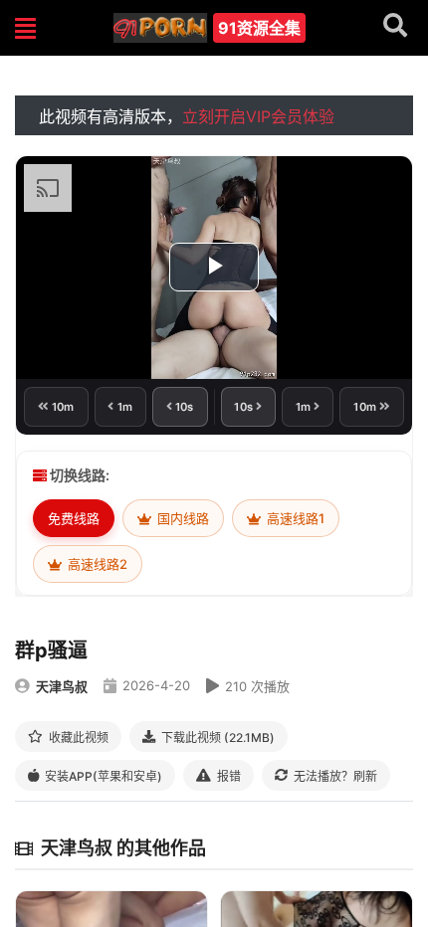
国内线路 (181, 518)
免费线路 (74, 518)
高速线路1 (294, 518)
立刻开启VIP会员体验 (258, 116)
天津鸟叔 (62, 686)
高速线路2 (96, 564)
